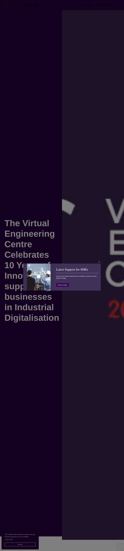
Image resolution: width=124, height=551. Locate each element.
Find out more (62, 285)
